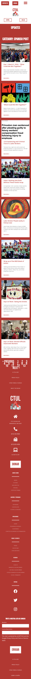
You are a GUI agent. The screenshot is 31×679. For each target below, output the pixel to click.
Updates (15, 28)
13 (24, 366)
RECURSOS (15, 557)
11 (12, 366)
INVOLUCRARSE (15, 516)
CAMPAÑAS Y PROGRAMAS (15, 497)
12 (18, 366)
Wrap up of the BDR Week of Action (14, 262)
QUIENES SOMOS (15, 473)
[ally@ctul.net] (15, 450)
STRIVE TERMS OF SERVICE (15, 383)
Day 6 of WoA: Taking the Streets (15, 302)
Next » (16, 368)
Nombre (4, 622)
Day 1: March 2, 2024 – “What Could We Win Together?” (14, 65)
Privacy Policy (11, 638)
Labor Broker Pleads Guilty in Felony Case (14, 222)
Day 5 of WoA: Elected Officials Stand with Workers (14, 342)
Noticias (15, 582)
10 (6, 366)
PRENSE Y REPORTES (15, 538)
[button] (25, 3)
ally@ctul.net (15, 454)
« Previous (8, 361)
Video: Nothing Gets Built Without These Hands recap (13, 181)
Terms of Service (23, 638)
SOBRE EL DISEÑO (15, 675)
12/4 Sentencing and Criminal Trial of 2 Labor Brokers (14, 143)
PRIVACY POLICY (15, 377)
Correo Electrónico (7, 629)
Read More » (6, 78)
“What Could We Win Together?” (15, 105)
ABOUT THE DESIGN (15, 388)
